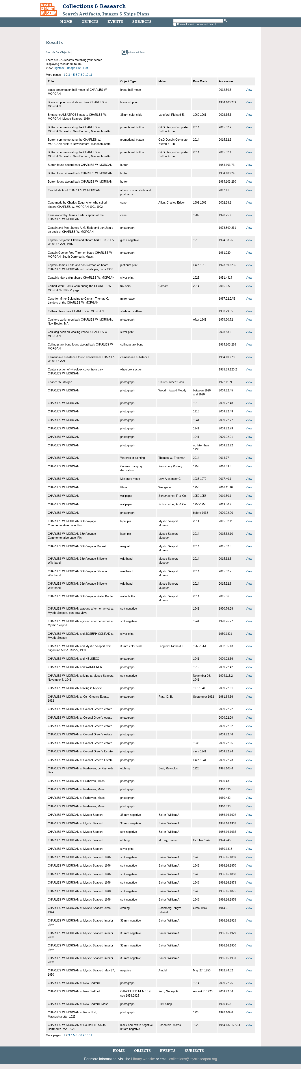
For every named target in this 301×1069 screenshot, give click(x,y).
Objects (90, 21)
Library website (143, 1059)
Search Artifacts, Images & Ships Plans (106, 14)
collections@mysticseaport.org (193, 1059)
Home (66, 21)
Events (115, 21)
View (249, 89)
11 (90, 74)
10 (86, 74)
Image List (74, 68)
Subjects (141, 21)
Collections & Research (94, 6)
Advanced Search (206, 24)
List (85, 68)
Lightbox (59, 68)
